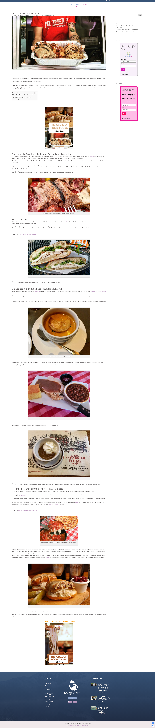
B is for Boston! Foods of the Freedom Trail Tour (22, 97)
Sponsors (47, 685)
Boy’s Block (47, 706)
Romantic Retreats (94, 4)
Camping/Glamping (49, 704)
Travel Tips (109, 4)
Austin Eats (91, 156)
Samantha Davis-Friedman (18, 15)
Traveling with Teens (48, 15)
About (47, 4)
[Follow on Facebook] (69, 702)
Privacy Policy (69, 725)
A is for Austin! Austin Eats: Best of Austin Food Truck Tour (24, 94)
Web (73, 725)
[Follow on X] (71, 702)
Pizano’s (77, 502)
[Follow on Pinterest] (76, 702)
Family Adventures (54, 4)
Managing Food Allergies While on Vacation (27, 234)
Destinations (102, 4)
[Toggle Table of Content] (35, 93)
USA (53, 15)
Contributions (48, 683)
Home (43, 4)
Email (122, 63)
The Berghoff (47, 557)
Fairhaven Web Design (84, 725)
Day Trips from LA (49, 699)
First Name (123, 59)
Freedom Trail (37, 291)
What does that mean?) (32, 73)
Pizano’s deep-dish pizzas (53, 504)
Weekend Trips (48, 694)
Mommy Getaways (64, 4)
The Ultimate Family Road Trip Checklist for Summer (127, 29)
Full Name (124, 103)
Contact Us (47, 686)
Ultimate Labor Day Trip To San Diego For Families (126, 31)
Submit (123, 69)
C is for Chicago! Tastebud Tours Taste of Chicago (23, 99)
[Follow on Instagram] (74, 702)
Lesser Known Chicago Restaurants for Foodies (27, 510)
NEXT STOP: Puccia (18, 96)
